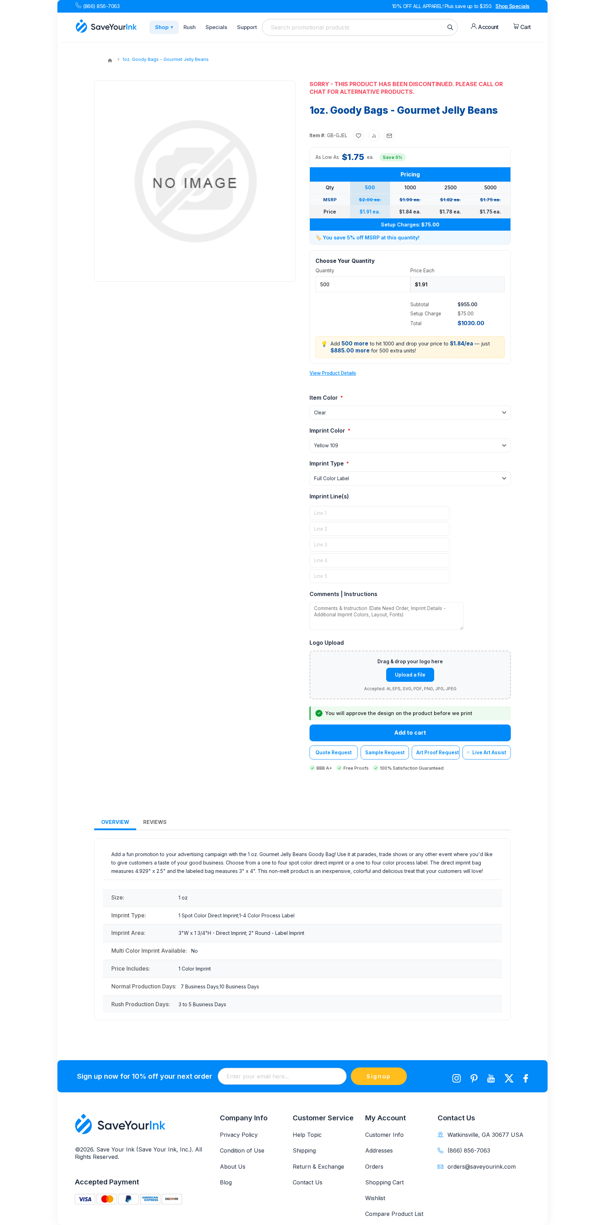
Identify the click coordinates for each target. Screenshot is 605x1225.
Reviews (155, 822)
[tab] (115, 822)
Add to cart (410, 732)
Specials (216, 27)
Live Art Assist (489, 752)
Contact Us (307, 1182)
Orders (374, 1166)
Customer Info (384, 1134)
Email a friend (389, 135)
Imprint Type (327, 463)
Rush (189, 27)
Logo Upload (327, 642)
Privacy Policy (239, 1134)
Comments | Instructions (343, 593)
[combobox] (360, 27)
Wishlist (375, 1198)
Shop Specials (512, 6)
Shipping (304, 1150)
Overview (115, 822)
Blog (226, 1182)
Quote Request (333, 752)
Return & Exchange (318, 1166)
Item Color (324, 397)
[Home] (109, 60)
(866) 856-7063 (101, 6)
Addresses (379, 1150)
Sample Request (385, 752)
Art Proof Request (437, 752)
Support (247, 27)
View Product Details (333, 373)
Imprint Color (328, 430)
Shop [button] (164, 27)
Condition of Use (242, 1150)
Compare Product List (394, 1213)
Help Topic (307, 1134)
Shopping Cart (384, 1182)
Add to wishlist (358, 135)
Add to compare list (374, 135)
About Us (232, 1166)
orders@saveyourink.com (481, 1166)
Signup (379, 1076)
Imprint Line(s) (329, 496)
